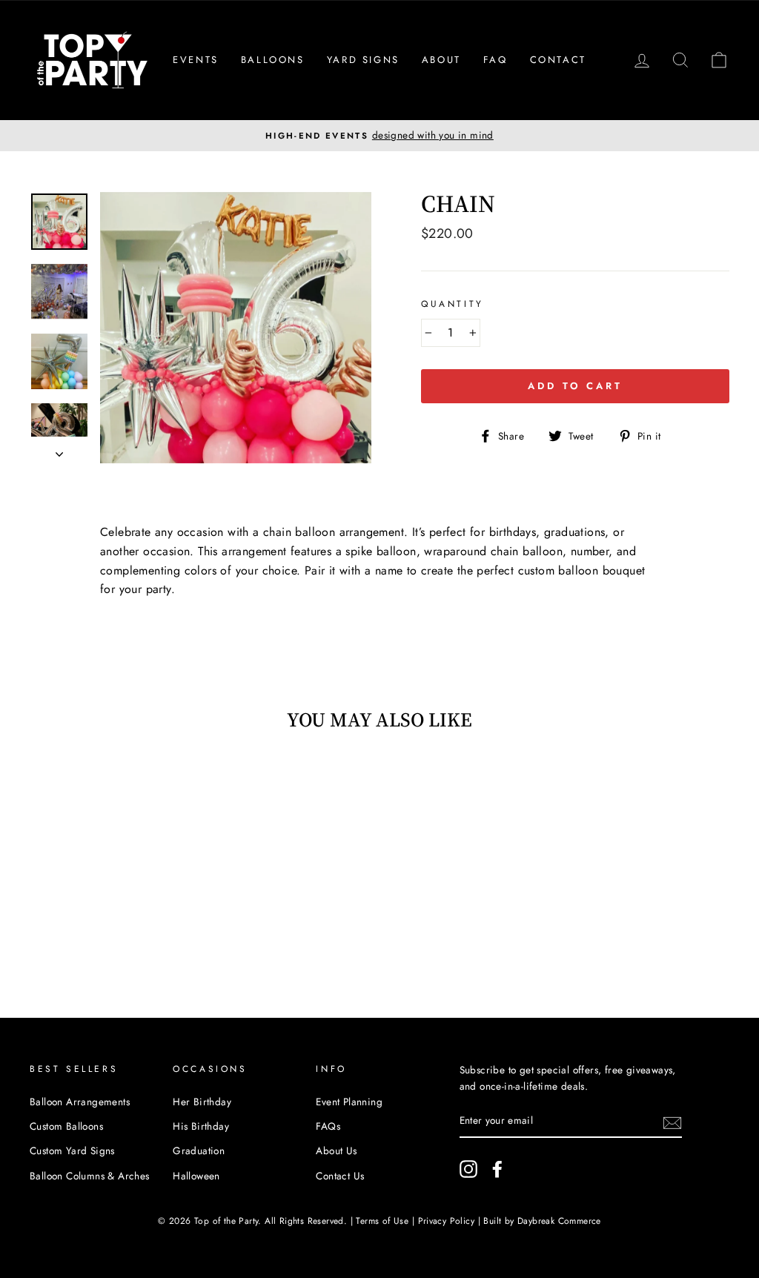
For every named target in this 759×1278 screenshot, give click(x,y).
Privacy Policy (446, 1221)
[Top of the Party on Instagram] (468, 1169)
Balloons (273, 60)
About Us (336, 1150)
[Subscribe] (672, 1121)
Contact (558, 60)
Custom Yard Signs (72, 1150)
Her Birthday (202, 1101)
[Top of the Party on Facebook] (497, 1169)
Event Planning (349, 1101)
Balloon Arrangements (80, 1101)
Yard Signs (363, 60)
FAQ (495, 60)
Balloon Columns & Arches (90, 1175)
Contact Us (340, 1175)
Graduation (199, 1150)
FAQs (328, 1126)
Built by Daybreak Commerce (541, 1221)
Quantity (452, 304)
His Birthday (201, 1126)
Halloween (196, 1175)
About (441, 60)
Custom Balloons (66, 1126)
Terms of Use (382, 1221)
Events (196, 60)
